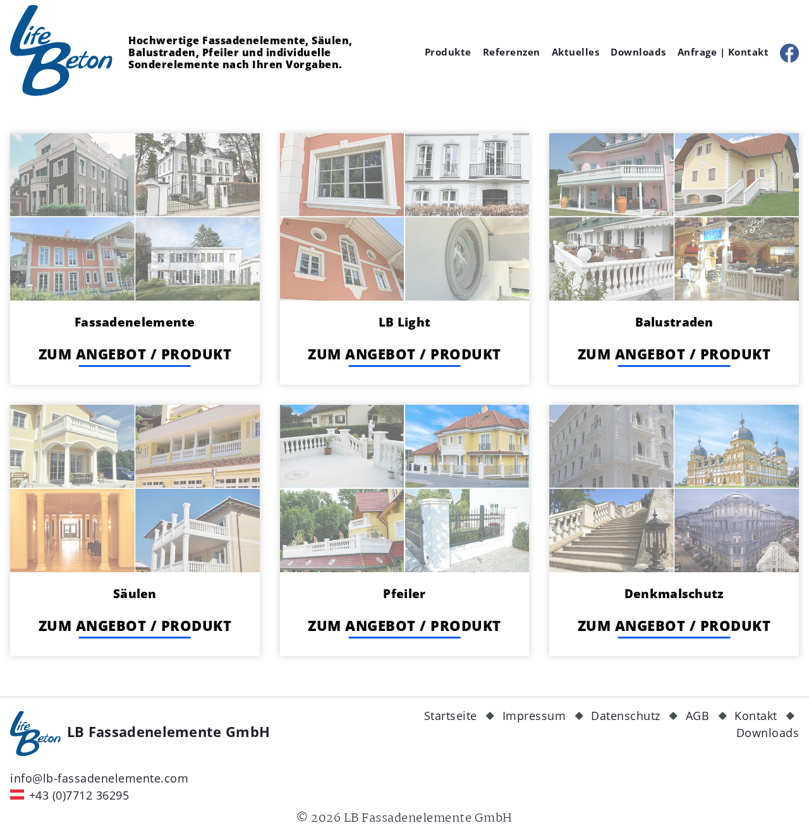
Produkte (448, 51)
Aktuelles (576, 51)
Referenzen (511, 51)
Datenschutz (625, 715)
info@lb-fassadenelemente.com (99, 778)
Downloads (638, 51)
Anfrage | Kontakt (723, 51)
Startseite (450, 715)
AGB (698, 715)
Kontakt (755, 715)
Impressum (534, 715)
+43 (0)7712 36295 (79, 795)
